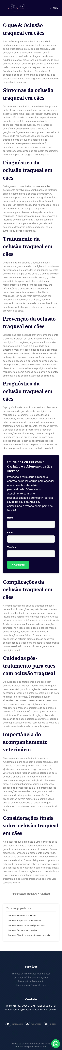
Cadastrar (18, 564)
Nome (10, 517)
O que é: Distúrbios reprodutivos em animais (29, 935)
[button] (55, 1043)
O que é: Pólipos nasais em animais (24, 920)
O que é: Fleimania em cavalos (22, 930)
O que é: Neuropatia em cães (22, 915)
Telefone (11, 547)
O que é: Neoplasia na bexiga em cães (26, 925)
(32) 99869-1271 (25, 1005)
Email (11, 532)
